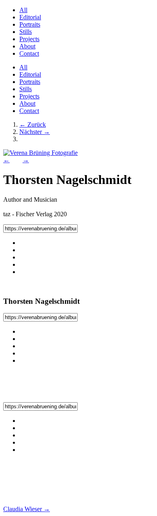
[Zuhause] (40, 152)
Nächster (34, 131)
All (23, 9)
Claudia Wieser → (26, 509)
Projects (29, 39)
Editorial (30, 17)
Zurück (32, 124)
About (27, 46)
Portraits (29, 24)
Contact (29, 53)
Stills (25, 31)
